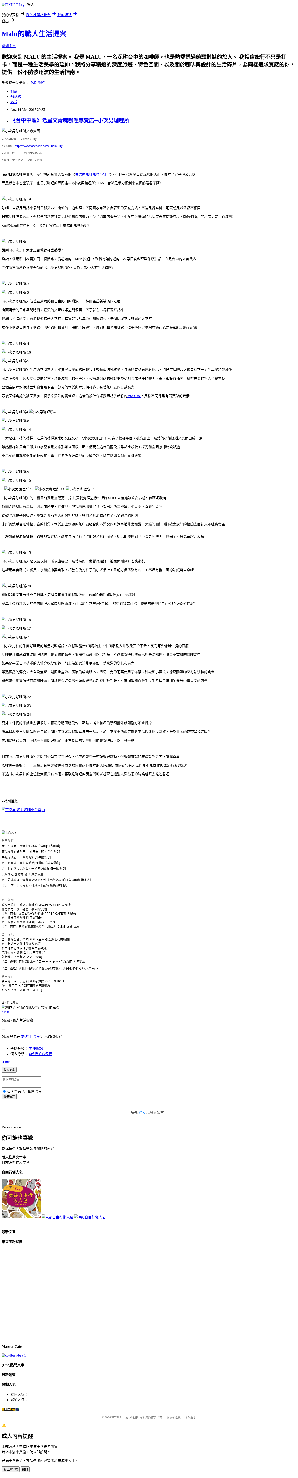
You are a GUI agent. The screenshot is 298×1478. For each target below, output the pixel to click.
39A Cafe (134, 396)
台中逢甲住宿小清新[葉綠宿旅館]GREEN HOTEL (34, 981)
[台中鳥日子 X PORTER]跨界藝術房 (26, 985)
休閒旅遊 (38, 83)
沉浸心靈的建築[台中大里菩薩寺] (23, 952)
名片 (13, 102)
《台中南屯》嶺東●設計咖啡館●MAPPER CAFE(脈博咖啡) (39, 913)
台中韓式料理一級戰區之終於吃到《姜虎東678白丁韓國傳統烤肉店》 (47, 880)
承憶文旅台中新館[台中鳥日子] (22, 990)
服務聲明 (190, 1417)
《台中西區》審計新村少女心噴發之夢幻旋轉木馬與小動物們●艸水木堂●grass (51, 968)
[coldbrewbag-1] (14, 1355)
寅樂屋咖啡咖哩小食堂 (92, 174)
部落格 (15, 97)
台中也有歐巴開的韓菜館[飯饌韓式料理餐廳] (31, 863)
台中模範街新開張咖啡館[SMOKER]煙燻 (29, 922)
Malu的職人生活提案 (34, 34)
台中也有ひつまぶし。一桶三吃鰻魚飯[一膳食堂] (34, 868)
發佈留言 (9, 1096)
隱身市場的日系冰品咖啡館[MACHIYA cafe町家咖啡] (37, 904)
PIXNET (116, 1417)
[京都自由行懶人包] (57, 1217)
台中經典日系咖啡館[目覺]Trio (22, 917)
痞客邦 (26, 1036)
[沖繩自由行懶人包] (90, 1217)
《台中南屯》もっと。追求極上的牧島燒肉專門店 (34, 885)
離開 (25, 1469)
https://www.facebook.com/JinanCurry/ (39, 146)
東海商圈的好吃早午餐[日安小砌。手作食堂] (31, 851)
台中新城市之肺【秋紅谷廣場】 (22, 943)
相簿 (13, 91)
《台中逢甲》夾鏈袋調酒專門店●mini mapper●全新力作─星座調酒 (43, 961)
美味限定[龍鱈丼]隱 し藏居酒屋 (22, 874)
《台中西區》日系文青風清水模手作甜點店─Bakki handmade (40, 926)
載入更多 (9, 1070)
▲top (6, 1061)
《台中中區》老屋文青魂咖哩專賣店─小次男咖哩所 (69, 120)
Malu (5, 1012)
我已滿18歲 (10, 1469)
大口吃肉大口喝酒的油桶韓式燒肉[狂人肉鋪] (31, 846)
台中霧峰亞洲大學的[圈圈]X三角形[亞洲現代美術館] (36, 939)
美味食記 (36, 1049)
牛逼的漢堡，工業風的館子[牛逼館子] (26, 857)
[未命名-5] (9, 832)
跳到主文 (9, 46)
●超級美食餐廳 (40, 1054)
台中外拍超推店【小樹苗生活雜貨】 (25, 948)
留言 (36, 1036)
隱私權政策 (173, 1417)
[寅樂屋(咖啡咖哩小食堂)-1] (23, 810)
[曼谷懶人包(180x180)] (21, 1217)
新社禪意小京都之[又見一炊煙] (22, 957)
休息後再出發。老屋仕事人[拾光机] (25, 909)
